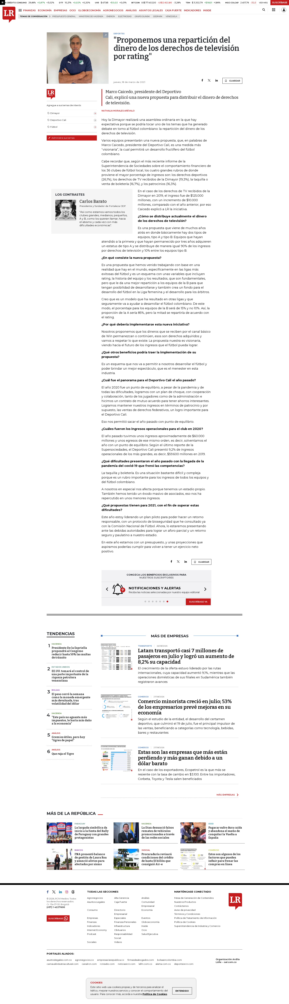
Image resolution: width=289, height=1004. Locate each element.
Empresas (92, 918)
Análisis (56, 733)
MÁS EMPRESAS (226, 794)
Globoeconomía (150, 922)
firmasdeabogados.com (140, 960)
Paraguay (80, 824)
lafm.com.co (145, 964)
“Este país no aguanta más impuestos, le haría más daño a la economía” (72, 720)
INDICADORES (192, 10)
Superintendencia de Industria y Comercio (197, 926)
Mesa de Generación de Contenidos (194, 898)
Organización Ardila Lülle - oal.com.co (228, 960)
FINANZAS (29, 10)
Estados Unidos (61, 667)
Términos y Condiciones (187, 914)
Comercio (213, 850)
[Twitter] (209, 80)
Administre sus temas (62, 138)
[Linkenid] (62, 892)
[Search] (263, 10)
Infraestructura (122, 926)
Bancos (79, 850)
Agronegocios (95, 898)
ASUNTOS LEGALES (151, 10)
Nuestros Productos (185, 902)
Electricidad (124, 16)
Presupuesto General (64, 16)
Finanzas (92, 922)
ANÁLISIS (131, 10)
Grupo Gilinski (142, 16)
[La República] (9, 15)
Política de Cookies (154, 994)
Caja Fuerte (120, 902)
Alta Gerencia (121, 898)
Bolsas (56, 690)
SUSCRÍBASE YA (198, 601)
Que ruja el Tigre (63, 753)
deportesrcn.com (183, 964)
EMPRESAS (60, 10)
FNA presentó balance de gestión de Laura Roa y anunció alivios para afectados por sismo (91, 859)
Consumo (92, 910)
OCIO (72, 10)
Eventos (145, 918)
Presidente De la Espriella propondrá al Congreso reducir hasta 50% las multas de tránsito (71, 652)
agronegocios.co (84, 960)
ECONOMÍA (45, 10)
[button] (106, 589)
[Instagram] (68, 892)
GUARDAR (234, 81)
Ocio (211, 824)
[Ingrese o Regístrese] (283, 9)
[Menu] (20, 10)
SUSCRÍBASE (279, 2)
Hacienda (57, 644)
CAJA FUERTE (173, 10)
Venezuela (171, 16)
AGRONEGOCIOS (113, 10)
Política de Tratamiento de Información (195, 918)
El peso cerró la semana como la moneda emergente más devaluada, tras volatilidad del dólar (71, 699)
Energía (111, 16)
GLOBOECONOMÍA (89, 10)
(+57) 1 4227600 (56, 907)
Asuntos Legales (96, 902)
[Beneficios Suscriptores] (273, 10)
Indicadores (93, 926)
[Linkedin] (216, 80)
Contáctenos (181, 906)
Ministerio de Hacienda (91, 16)
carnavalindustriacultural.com (62, 964)
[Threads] (74, 892)
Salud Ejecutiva (149, 934)
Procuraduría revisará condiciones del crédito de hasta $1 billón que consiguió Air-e (157, 859)
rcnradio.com (107, 964)
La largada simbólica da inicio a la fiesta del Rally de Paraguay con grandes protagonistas (92, 832)
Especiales (120, 918)
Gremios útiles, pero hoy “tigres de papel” (68, 738)
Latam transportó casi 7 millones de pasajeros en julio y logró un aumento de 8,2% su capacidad (186, 656)
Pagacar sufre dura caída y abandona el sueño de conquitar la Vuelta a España (225, 832)
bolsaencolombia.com (169, 960)
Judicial (145, 850)
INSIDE (207, 10)
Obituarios (120, 930)
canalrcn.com (89, 964)
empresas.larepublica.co (110, 960)
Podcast (91, 934)
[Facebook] (202, 80)
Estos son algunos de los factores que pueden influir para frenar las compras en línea (224, 859)
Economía (147, 910)
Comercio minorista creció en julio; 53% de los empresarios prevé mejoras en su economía (185, 707)
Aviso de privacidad (185, 910)
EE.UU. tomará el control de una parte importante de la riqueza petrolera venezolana (70, 676)
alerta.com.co (163, 964)
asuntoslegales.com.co (59, 960)
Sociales (91, 942)
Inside (144, 926)
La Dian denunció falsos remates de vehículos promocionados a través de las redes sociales (157, 832)
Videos (118, 942)
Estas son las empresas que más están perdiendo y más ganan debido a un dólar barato (182, 758)
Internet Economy (97, 930)
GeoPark (157, 16)
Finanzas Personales (125, 922)
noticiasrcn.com (126, 964)
